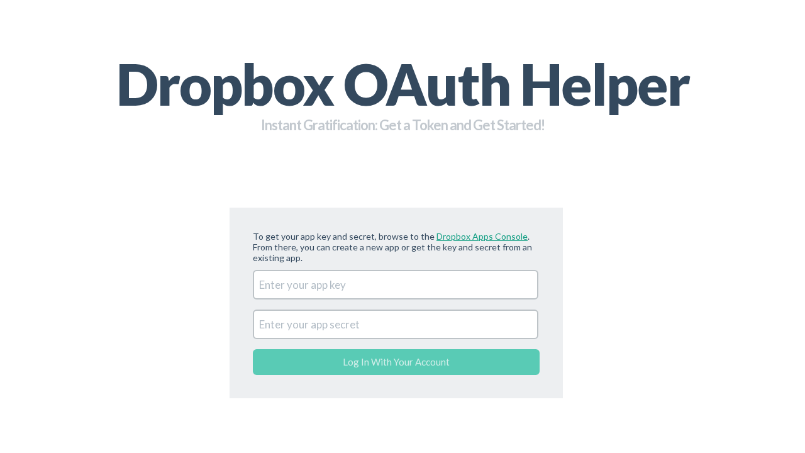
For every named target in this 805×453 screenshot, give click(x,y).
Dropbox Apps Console (482, 236)
